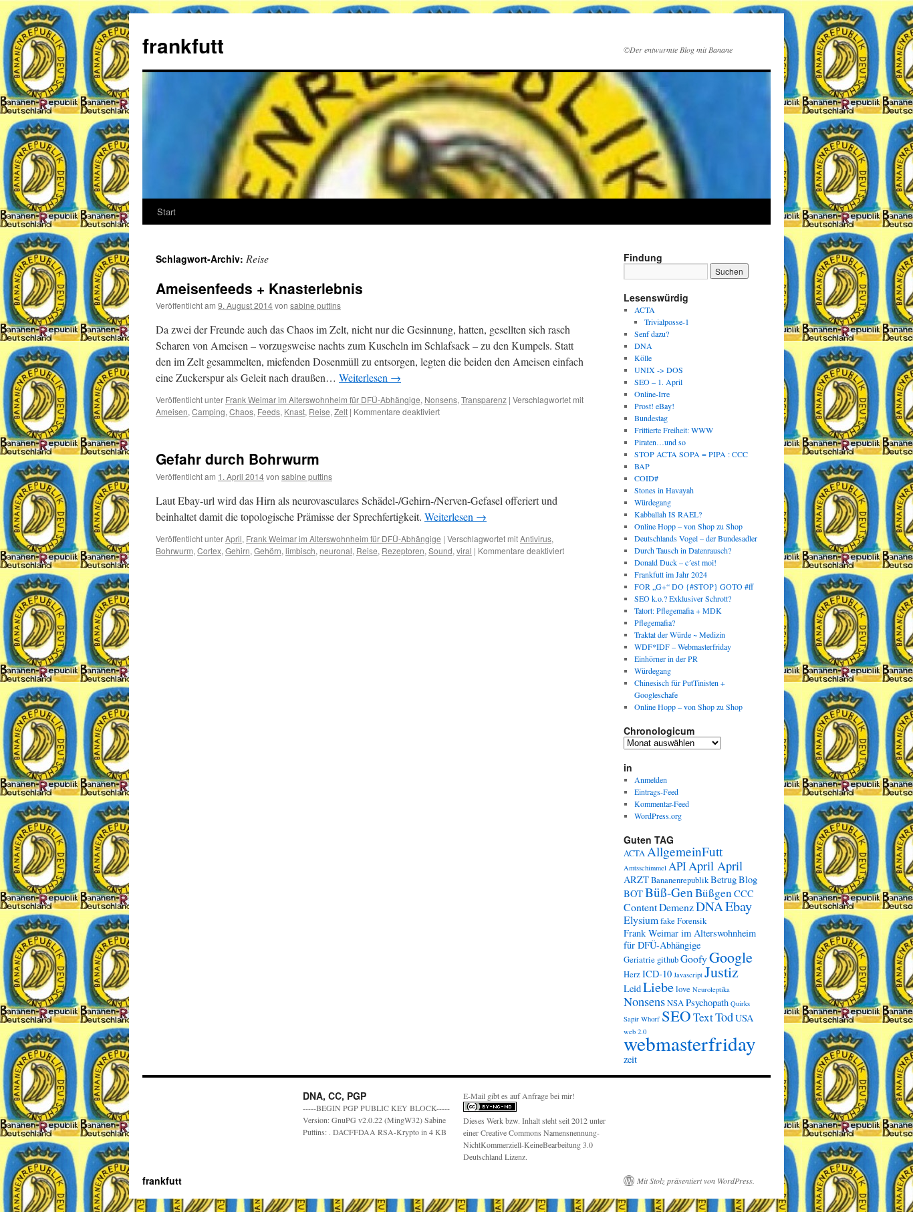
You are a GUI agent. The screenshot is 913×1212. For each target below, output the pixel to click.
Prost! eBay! (654, 405)
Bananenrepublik (679, 880)
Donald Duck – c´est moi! (675, 562)
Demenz (676, 907)
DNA (643, 345)
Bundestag (651, 417)
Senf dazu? (651, 333)
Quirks (740, 1003)
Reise (319, 411)
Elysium (641, 920)
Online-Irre (652, 393)
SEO (676, 1015)
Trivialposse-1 (666, 321)
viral (464, 550)
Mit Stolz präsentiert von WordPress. (696, 1180)
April (233, 538)
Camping (208, 411)
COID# (646, 478)
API (677, 866)
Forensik (691, 921)
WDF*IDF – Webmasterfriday (682, 646)
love (683, 989)
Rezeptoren (403, 550)
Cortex (209, 550)
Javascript (688, 974)
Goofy (693, 958)
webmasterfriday (690, 1043)
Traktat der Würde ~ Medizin (679, 634)
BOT (633, 893)
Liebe (658, 986)
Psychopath (707, 1002)
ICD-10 (657, 973)
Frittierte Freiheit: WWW (673, 430)
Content (640, 907)
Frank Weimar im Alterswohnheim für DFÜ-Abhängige (322, 399)
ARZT (636, 879)
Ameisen (172, 411)
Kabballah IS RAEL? (668, 514)
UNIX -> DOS (658, 369)
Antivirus (535, 538)
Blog (748, 879)
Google (731, 957)
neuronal (335, 550)
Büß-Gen (669, 892)
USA (744, 1017)
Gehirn (237, 550)
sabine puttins (315, 305)
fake (667, 921)
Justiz (721, 971)
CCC (744, 893)
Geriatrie (639, 959)
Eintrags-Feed (656, 791)
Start (166, 211)
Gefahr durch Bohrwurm (237, 459)
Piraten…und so (660, 442)
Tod (724, 1017)
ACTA (644, 309)
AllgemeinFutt (685, 851)
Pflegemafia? (654, 622)
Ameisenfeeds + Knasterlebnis (259, 288)
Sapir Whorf (642, 1018)
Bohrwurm (174, 550)
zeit (630, 1059)
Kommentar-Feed (661, 803)
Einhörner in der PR (666, 658)
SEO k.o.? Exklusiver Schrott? (682, 598)
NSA (675, 1003)
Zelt (341, 411)
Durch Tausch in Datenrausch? (682, 550)
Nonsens (440, 399)
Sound (440, 550)
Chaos (241, 411)
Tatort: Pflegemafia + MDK (679, 610)
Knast (294, 411)
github (667, 959)
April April (715, 866)
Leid (632, 988)
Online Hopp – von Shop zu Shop (688, 526)
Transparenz (484, 399)
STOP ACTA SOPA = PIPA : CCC (691, 454)
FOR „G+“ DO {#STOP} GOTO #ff (693, 586)
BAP (642, 466)
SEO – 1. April (658, 381)
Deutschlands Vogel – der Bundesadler (695, 538)
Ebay (738, 905)
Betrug (723, 879)
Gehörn (267, 550)
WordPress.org (658, 815)
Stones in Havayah (664, 490)
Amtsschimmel (645, 867)
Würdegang (652, 502)
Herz (632, 974)
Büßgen (713, 892)
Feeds (268, 411)
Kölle (643, 357)
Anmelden (650, 779)
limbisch (300, 550)
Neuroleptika (711, 989)
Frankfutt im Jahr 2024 (670, 574)
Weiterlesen (370, 377)
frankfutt (183, 45)
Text (703, 1017)
